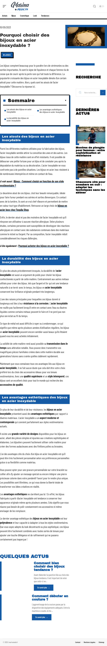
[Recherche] (94, 6)
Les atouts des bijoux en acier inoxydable (19, 110)
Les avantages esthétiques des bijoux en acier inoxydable (52, 110)
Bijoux (7, 54)
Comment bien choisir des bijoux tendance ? (49, 566)
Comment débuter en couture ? (50, 597)
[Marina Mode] (20, 6)
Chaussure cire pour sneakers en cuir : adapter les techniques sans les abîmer (90, 187)
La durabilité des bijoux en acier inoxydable (18, 119)
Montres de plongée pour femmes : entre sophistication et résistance (90, 151)
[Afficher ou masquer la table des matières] (51, 100)
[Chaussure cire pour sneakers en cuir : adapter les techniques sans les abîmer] (91, 169)
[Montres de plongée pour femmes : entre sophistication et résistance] (91, 135)
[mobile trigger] (5, 6)
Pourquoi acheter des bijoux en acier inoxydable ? (43, 245)
